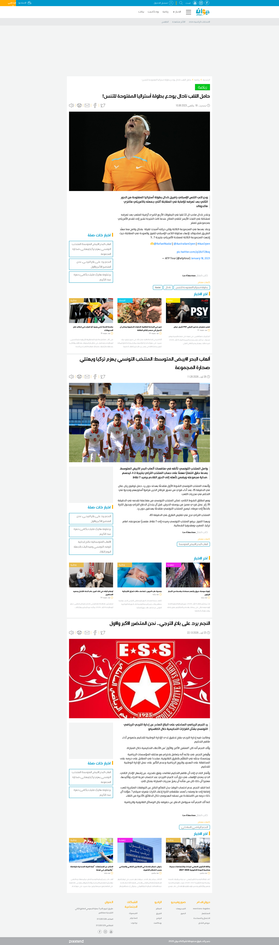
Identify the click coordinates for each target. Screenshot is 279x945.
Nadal (158, 287)
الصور (183, 913)
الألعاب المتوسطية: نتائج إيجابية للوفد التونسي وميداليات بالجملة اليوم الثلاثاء (92, 547)
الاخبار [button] (178, 12)
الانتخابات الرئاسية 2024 (199, 21)
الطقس (165, 21)
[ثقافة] (188, 310)
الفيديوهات (181, 908)
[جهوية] (188, 574)
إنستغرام (133, 918)
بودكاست (153, 12)
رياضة (165, 12)
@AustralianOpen (184, 244)
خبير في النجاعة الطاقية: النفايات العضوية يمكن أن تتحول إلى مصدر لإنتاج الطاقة (141, 328)
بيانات (141, 12)
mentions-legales (201, 908)
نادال (168, 287)
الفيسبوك (133, 913)
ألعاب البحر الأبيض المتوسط (193, 544)
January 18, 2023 (200, 258)
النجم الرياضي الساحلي (194, 827)
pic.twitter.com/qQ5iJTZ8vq (193, 252)
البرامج (159, 918)
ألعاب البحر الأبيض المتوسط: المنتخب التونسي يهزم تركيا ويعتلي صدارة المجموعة (91, 249)
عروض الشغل (204, 923)
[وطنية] (91, 310)
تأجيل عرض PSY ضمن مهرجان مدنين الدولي (192, 326)
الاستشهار (206, 913)
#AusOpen (203, 244)
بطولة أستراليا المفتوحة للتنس (192, 287)
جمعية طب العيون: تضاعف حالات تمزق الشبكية (142, 591)
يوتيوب (134, 923)
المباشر (159, 908)
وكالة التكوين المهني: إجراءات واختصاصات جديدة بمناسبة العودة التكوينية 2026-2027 (189, 868)
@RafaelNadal (163, 244)
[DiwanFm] (202, 12)
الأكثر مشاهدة (178, 21)
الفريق (159, 913)
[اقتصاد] (139, 310)
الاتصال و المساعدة (201, 918)
